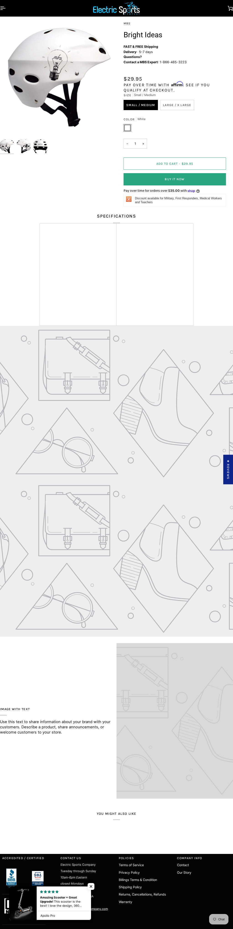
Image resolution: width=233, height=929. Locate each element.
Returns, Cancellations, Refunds (142, 894)
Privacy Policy (129, 872)
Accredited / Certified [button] (23, 858)
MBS (127, 23)
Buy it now (175, 179)
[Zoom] (58, 79)
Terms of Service (131, 865)
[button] (91, 886)
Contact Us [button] (71, 858)
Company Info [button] (189, 858)
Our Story (184, 872)
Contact (183, 865)
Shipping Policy (130, 887)
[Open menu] (7, 8)
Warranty (125, 902)
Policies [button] (126, 858)
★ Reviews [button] (228, 469)
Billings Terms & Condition (138, 880)
